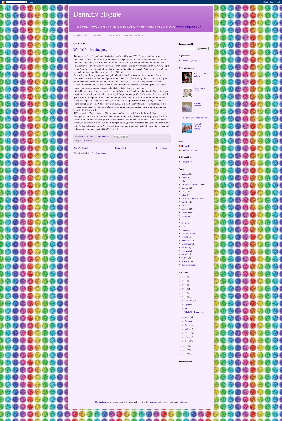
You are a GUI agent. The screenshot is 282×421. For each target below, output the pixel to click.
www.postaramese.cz (188, 27)
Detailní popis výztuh (191, 60)
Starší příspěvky (163, 147)
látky (184, 194)
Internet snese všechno (199, 89)
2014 (184, 296)
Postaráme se (187, 161)
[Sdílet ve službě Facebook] (123, 136)
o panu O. (186, 222)
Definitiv (186, 146)
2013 (184, 346)
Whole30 (89, 140)
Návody (97, 35)
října (187, 304)
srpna (187, 317)
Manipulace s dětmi (134, 35)
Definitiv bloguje (97, 13)
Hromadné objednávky (191, 184)
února (187, 341)
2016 (184, 288)
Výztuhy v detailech (198, 104)
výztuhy (185, 254)
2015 (184, 293)
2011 (184, 354)
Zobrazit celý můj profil (189, 150)
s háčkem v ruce (188, 233)
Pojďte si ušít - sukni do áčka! (195, 117)
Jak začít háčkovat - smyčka (198, 126)
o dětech (185, 212)
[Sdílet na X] (121, 136)
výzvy (184, 257)
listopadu (189, 300)
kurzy (184, 191)
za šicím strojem (188, 264)
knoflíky (185, 187)
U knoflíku (186, 243)
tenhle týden (187, 240)
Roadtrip (185, 229)
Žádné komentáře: (103, 136)
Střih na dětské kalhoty (200, 74)
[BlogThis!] (118, 136)
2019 (184, 277)
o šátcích (185, 226)
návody (185, 201)
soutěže (185, 236)
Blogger (183, 401)
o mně (82, 140)
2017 (184, 284)
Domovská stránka (80, 35)
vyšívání (185, 250)
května (188, 328)
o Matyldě (186, 215)
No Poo (185, 205)
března (188, 337)
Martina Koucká (102, 401)
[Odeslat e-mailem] (115, 136)
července (189, 321)
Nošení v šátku (113, 35)
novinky (185, 208)
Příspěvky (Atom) (99, 152)
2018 (184, 280)
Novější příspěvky (81, 147)
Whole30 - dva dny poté (90, 49)
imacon (153, 401)
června (188, 325)
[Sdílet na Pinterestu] (126, 136)
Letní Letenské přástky (191, 198)
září (187, 308)
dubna (187, 333)
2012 (184, 350)
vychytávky (186, 247)
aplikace (185, 173)
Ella (183, 181)
